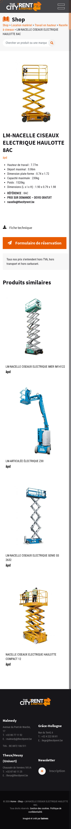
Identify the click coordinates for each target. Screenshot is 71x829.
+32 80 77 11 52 (14, 735)
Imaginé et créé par (35, 818)
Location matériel (21, 25)
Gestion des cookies (39, 808)
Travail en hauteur (45, 25)
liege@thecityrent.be (52, 740)
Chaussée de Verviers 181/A (17, 767)
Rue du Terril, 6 (45, 732)
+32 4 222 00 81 (50, 736)
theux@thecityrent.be (17, 775)
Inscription (57, 770)
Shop (6, 25)
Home (13, 801)
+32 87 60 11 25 (14, 771)
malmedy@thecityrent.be (19, 739)
